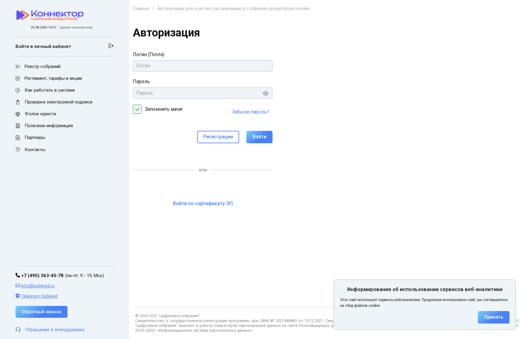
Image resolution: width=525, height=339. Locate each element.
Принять (493, 317)
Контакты (35, 149)
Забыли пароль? (250, 112)
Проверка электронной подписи (58, 102)
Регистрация (218, 137)
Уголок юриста (40, 114)
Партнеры (35, 138)
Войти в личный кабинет (43, 46)
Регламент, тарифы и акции (53, 78)
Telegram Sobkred (39, 296)
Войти (259, 137)
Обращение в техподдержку (54, 329)
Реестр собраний (42, 66)
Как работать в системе (50, 90)
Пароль (141, 81)
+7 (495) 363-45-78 (41, 275)
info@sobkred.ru (37, 286)
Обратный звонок (41, 311)
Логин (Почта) (148, 54)
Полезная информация (49, 125)
